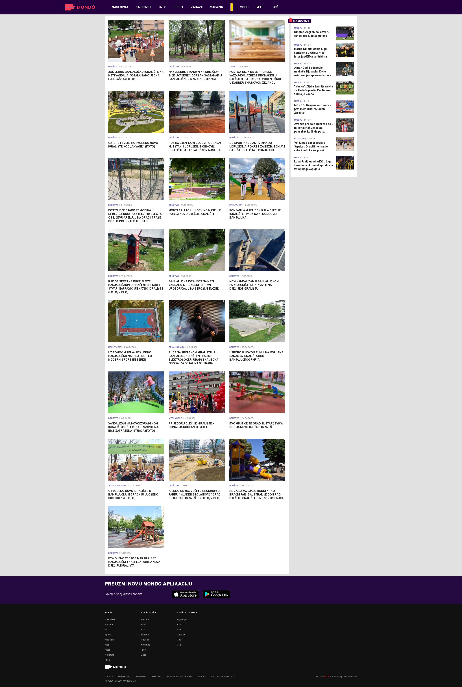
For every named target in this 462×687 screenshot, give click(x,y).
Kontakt (157, 676)
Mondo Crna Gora (186, 612)
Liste (143, 655)
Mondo (108, 612)
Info (107, 629)
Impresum (141, 676)
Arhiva (201, 676)
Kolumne (109, 655)
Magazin (109, 639)
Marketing (124, 676)
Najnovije (110, 619)
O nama (109, 676)
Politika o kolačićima (179, 676)
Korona (109, 624)
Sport (108, 634)
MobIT (108, 644)
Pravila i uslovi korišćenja (120, 681)
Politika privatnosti (222, 676)
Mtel (107, 649)
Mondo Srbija (148, 612)
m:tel (326, 676)
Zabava (145, 634)
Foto (107, 660)
